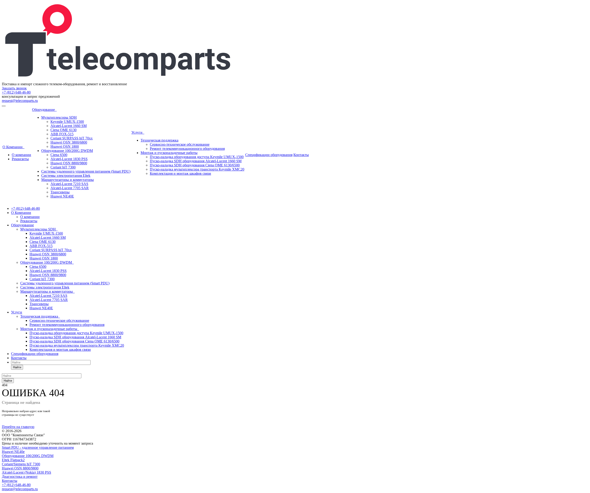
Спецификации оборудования (268, 155)
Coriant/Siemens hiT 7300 (21, 464)
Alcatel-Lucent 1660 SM (68, 126)
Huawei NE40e (13, 452)
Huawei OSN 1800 (64, 146)
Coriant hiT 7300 (63, 167)
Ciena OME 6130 (63, 130)
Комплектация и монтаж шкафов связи (180, 173)
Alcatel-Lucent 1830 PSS (69, 159)
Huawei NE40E (62, 196)
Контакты (301, 155)
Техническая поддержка (159, 140)
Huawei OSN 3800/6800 (68, 142)
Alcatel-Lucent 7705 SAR (69, 188)
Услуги (137, 132)
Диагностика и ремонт (20, 476)
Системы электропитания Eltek (65, 175)
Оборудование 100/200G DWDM (67, 151)
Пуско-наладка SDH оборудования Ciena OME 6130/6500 (195, 165)
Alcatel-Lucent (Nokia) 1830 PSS (26, 472)
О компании (21, 155)
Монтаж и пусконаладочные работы (169, 153)
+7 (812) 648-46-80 (16, 92)
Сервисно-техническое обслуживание (179, 144)
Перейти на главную (18, 427)
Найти (17, 367)
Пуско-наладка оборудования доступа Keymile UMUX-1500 (197, 157)
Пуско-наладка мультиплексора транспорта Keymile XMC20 (197, 169)
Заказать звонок (14, 88)
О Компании (13, 147)
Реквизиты (20, 159)
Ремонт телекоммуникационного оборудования (187, 149)
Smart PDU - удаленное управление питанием (38, 447)
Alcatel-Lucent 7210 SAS (69, 184)
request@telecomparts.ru (20, 101)
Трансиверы (60, 192)
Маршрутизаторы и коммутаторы (67, 180)
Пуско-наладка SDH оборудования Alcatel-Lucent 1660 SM (196, 161)
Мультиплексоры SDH (59, 117)
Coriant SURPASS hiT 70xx (71, 138)
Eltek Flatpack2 (13, 460)
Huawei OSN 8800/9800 (68, 163)
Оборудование (44, 110)
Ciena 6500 (58, 155)
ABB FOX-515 (62, 134)
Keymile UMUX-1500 (67, 122)
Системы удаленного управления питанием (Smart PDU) (85, 171)
